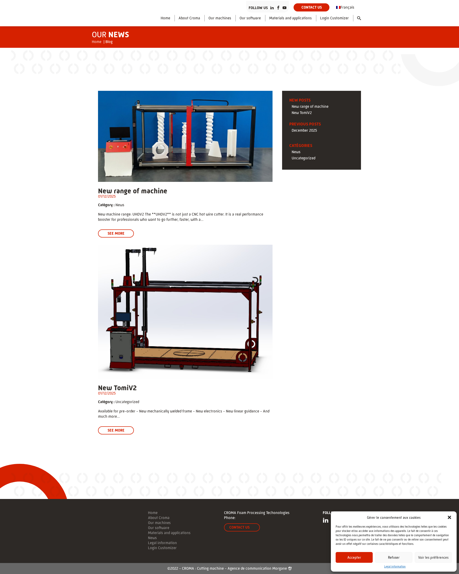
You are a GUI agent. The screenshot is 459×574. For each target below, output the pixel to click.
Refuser (393, 557)
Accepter (354, 557)
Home (165, 18)
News (119, 205)
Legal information (395, 566)
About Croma (189, 18)
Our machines (219, 18)
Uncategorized (127, 402)
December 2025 (304, 130)
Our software (250, 18)
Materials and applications (290, 18)
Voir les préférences (433, 557)
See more (116, 233)
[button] (449, 517)
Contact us (311, 7)
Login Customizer (334, 18)
